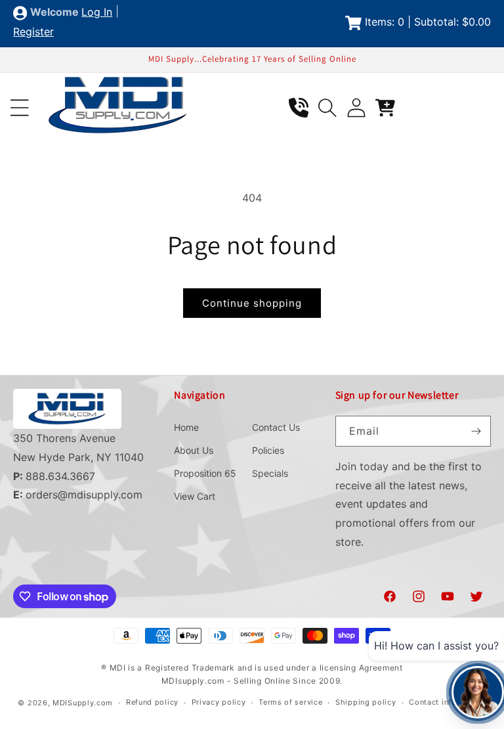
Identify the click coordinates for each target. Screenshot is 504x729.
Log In (96, 11)
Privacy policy (219, 702)
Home (186, 427)
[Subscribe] (475, 431)
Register (33, 31)
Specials (270, 473)
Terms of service (290, 702)
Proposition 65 (205, 473)
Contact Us (276, 427)
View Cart (194, 496)
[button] (19, 107)
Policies (268, 450)
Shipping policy (365, 702)
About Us (193, 450)
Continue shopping (252, 303)
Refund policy (152, 702)
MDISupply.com (82, 702)
